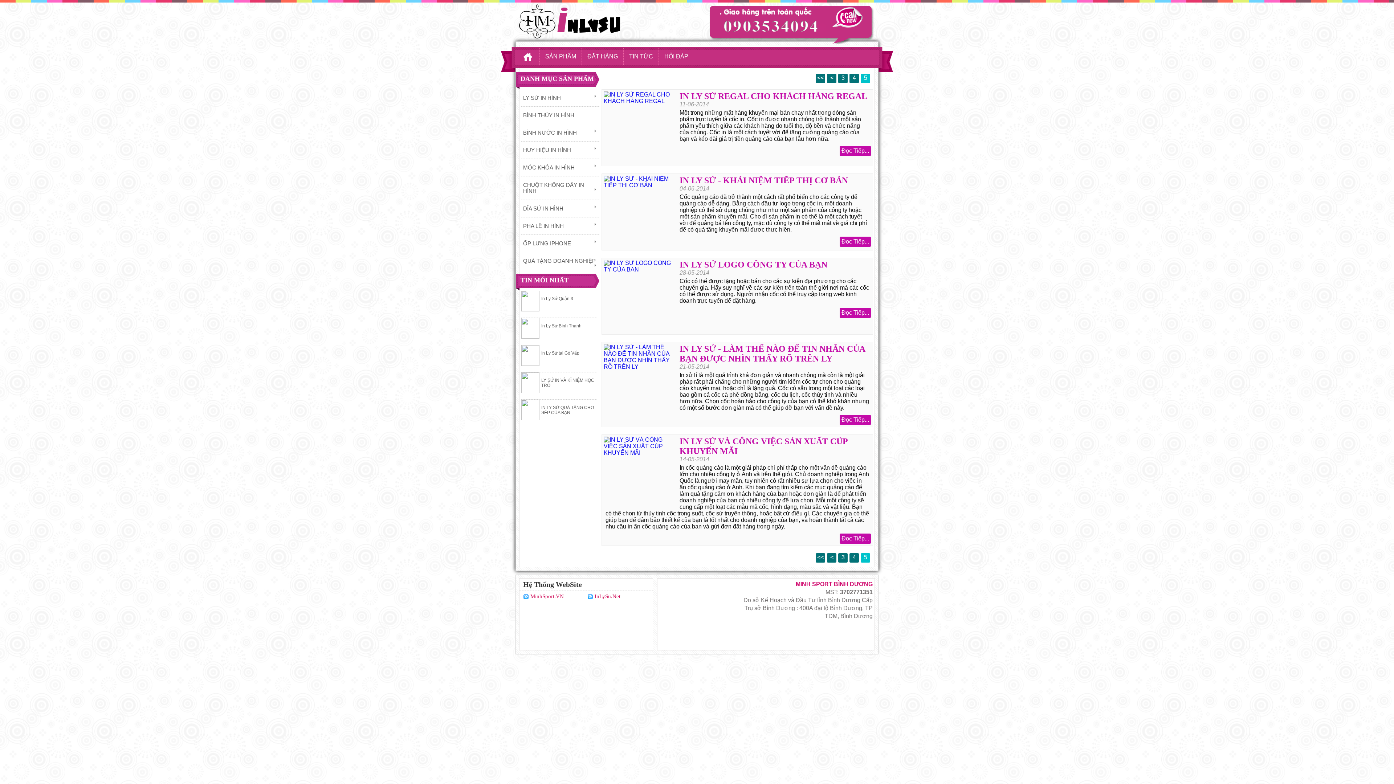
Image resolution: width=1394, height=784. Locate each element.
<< (820, 78)
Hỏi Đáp (676, 56)
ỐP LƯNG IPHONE (547, 243)
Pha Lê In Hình (543, 226)
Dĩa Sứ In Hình (543, 208)
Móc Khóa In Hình (549, 167)
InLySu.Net (607, 596)
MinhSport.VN (547, 596)
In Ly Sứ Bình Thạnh (561, 325)
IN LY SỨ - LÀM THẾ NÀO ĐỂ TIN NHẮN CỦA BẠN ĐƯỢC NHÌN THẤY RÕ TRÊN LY (772, 353)
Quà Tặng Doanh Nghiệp (559, 261)
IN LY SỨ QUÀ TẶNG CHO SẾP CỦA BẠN (567, 410)
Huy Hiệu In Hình (547, 150)
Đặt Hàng (602, 56)
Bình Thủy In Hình (548, 115)
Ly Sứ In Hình (542, 98)
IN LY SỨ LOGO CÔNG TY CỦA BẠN (753, 264)
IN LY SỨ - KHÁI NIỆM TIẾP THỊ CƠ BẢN (764, 180)
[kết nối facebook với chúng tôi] (693, 614)
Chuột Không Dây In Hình (553, 188)
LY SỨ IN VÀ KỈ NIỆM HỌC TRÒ (567, 383)
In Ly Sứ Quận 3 (557, 298)
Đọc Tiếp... (855, 151)
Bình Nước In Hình (550, 133)
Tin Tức (641, 56)
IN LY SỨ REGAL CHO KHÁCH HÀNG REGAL (773, 96)
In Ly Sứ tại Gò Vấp (560, 353)
